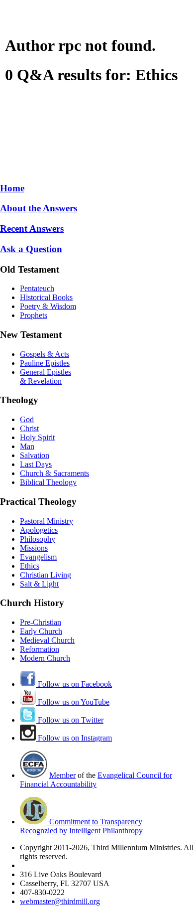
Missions (34, 548)
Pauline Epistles (45, 363)
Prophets (33, 315)
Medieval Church (47, 640)
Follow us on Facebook (74, 684)
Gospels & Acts (44, 354)
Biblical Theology (48, 482)
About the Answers (38, 208)
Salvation (34, 455)
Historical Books (46, 297)
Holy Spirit (37, 437)
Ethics (29, 566)
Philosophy (37, 539)
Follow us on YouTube (72, 702)
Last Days (36, 464)
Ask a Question (31, 249)
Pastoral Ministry (46, 521)
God (27, 419)
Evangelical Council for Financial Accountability (96, 779)
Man (27, 446)
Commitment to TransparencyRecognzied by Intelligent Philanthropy (81, 826)
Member (62, 775)
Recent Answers (32, 228)
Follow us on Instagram (74, 738)
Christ (29, 428)
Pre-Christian (40, 622)
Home (12, 188)
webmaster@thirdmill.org (60, 901)
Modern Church (45, 658)
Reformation (39, 649)
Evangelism (38, 557)
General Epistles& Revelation (45, 376)
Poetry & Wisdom (48, 306)
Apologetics (39, 530)
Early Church (41, 631)
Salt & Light (39, 584)
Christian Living (45, 575)
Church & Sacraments (54, 473)
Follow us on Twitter (69, 720)
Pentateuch (37, 288)
